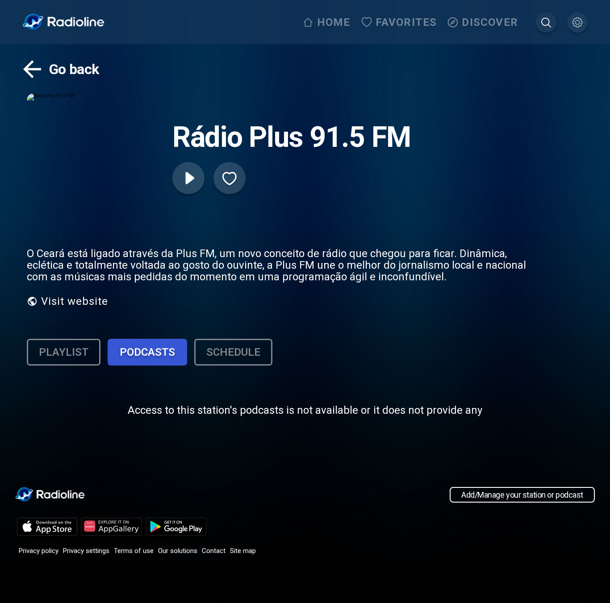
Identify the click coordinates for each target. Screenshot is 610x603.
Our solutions (177, 551)
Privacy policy (38, 551)
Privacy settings (86, 551)
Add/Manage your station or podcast (522, 494)
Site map (243, 551)
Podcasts (147, 352)
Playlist (63, 352)
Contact (214, 551)
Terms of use (134, 551)
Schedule (233, 352)
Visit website (74, 301)
